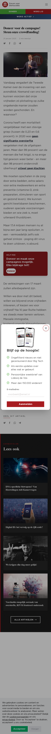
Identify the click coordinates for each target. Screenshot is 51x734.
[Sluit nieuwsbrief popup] (46, 328)
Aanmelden (25, 404)
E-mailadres (13, 389)
